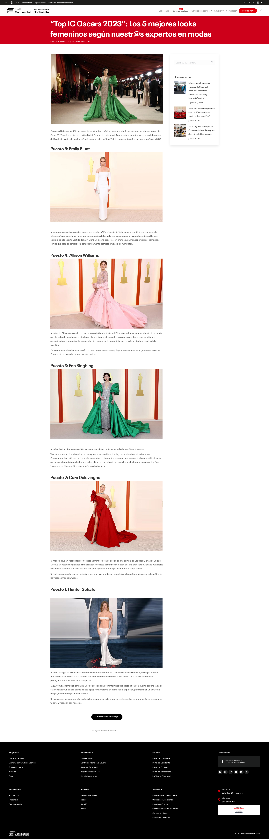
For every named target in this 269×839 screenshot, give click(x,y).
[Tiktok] (231, 772)
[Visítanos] (219, 791)
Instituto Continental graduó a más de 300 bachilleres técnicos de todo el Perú (201, 112)
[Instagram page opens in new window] (258, 2)
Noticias (104, 730)
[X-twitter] (246, 772)
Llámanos (226, 797)
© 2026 (236, 833)
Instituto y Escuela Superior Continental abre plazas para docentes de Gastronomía (201, 130)
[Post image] (180, 87)
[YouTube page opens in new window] (262, 2)
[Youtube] (236, 772)
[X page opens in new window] (253, 2)
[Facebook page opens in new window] (249, 2)
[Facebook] (220, 772)
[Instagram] (225, 772)
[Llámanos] (219, 799)
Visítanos (226, 789)
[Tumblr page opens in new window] (245, 2)
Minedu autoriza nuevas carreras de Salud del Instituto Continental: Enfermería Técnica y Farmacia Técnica (199, 90)
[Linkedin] (241, 772)
